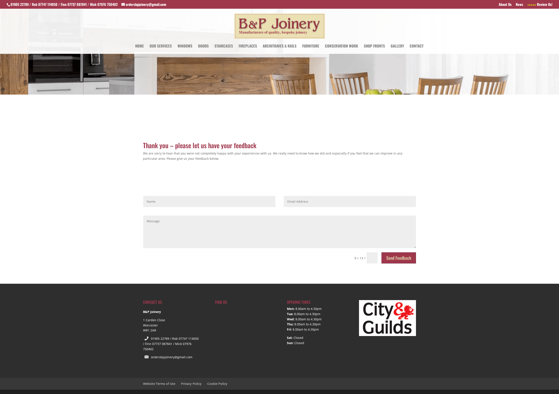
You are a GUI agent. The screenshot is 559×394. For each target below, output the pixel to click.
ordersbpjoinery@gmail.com (171, 357)
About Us (505, 5)
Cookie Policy (217, 384)
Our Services (161, 46)
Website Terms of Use (159, 384)
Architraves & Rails (280, 46)
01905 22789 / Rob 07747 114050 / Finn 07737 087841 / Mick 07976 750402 (171, 343)
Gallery (397, 46)
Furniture (310, 46)
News (519, 5)
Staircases (223, 46)
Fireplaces (248, 46)
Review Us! (544, 5)
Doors (203, 46)
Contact (417, 46)
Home (139, 46)
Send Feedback (398, 258)
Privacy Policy (191, 384)
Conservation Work (341, 46)
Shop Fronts (374, 46)
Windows (185, 46)
